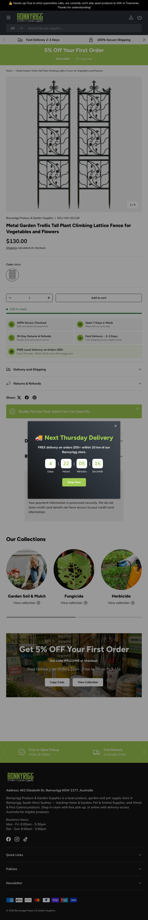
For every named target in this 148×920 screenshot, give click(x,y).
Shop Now (74, 482)
